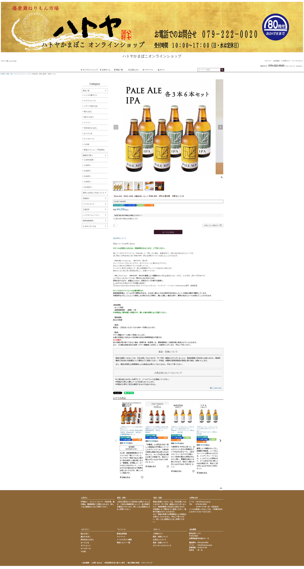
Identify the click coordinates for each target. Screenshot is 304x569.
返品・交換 (157, 498)
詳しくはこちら (216, 388)
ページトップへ (221, 488)
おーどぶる (88, 133)
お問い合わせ (97, 563)
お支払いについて (159, 540)
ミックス (28, 74)
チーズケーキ (89, 139)
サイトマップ (147, 563)
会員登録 (277, 61)
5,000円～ (88, 176)
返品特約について (119, 238)
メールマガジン (298, 61)
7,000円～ (88, 182)
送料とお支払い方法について (93, 193)
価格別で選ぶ (88, 155)
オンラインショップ (90, 70)
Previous (116, 127)
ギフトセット (86, 545)
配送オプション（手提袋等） (95, 150)
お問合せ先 (194, 498)
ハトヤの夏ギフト (90, 95)
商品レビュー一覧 (123, 542)
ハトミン (87, 122)
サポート (156, 529)
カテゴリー (85, 529)
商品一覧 (119, 70)
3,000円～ (88, 171)
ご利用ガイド (286, 61)
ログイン (268, 61)
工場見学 (86, 209)
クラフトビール (19, 74)
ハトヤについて (88, 204)
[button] (116, 440)
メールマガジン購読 (124, 540)
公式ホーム (106, 70)
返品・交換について (160, 542)
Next (220, 127)
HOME (3, 74)
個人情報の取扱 (133, 563)
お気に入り (134, 70)
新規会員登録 (122, 534)
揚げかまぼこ (89, 117)
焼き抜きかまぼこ (90, 128)
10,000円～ (88, 187)
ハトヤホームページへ (91, 215)
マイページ (149, 70)
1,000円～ (88, 165)
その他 (86, 144)
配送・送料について (160, 537)
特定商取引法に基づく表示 (115, 563)
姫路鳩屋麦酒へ (88, 221)
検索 (222, 69)
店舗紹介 (86, 198)
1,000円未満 (88, 160)
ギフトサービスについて (162, 545)
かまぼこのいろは (89, 226)
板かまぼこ (88, 111)
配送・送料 (121, 498)
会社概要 (193, 529)
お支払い (84, 498)
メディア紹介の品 (90, 106)
